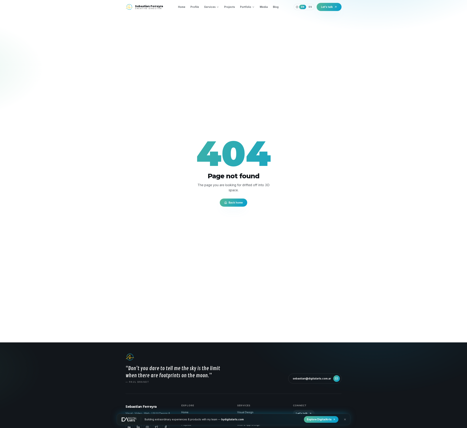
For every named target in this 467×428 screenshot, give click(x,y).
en (302, 6)
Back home (236, 202)
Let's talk (327, 6)
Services (210, 6)
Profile (194, 6)
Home (181, 6)
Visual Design (245, 412)
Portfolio (245, 6)
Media (264, 6)
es (310, 6)
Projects (229, 6)
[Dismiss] (345, 419)
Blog (276, 6)
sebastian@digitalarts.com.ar (312, 378)
